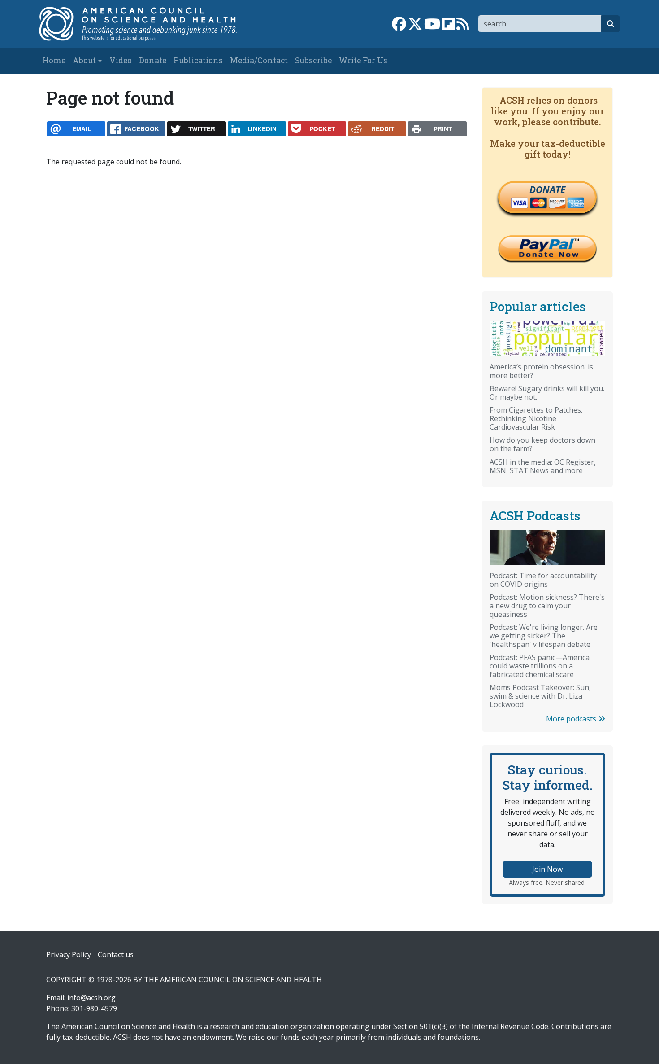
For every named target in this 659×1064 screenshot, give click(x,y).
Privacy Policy (68, 954)
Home (54, 60)
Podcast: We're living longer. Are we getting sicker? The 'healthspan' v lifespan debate (544, 635)
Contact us (116, 954)
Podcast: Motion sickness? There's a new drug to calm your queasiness (547, 605)
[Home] (147, 24)
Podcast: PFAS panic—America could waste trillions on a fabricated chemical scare (540, 665)
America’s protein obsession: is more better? (541, 371)
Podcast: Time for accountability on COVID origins (543, 580)
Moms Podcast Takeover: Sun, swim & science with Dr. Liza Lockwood (540, 695)
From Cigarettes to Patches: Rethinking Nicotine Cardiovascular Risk (536, 418)
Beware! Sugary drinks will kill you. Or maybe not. (547, 392)
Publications (198, 60)
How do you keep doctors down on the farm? (542, 444)
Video (120, 60)
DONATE (547, 189)
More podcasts (572, 719)
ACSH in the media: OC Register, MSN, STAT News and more (543, 466)
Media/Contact (259, 60)
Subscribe (313, 60)
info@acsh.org (91, 997)
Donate (152, 60)
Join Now (547, 869)
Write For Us (363, 60)
